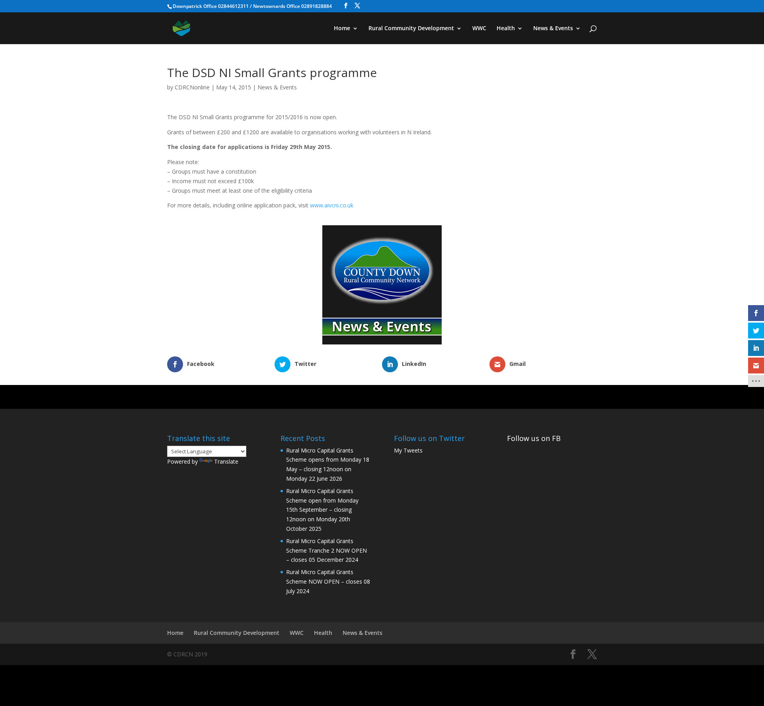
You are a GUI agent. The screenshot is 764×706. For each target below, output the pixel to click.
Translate (226, 461)
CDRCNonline (192, 87)
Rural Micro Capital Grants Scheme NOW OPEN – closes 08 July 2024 (328, 581)
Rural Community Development (411, 28)
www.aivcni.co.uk (331, 205)
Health (506, 28)
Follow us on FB (534, 438)
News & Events (553, 28)
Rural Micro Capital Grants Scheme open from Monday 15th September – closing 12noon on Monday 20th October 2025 (322, 509)
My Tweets (408, 450)
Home (342, 28)
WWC (479, 28)
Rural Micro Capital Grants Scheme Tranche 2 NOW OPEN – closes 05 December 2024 (326, 550)
